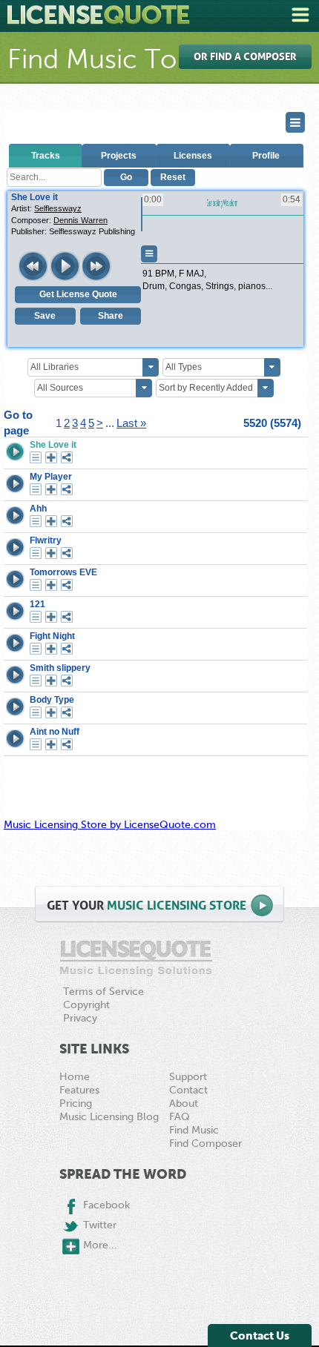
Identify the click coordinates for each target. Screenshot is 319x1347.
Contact (188, 1090)
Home (74, 1076)
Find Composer (205, 1143)
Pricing (75, 1103)
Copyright (86, 1004)
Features (79, 1090)
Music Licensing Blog (109, 1116)
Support (188, 1076)
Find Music (194, 1130)
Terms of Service (103, 991)
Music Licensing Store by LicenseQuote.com (110, 824)
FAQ (179, 1116)
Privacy (80, 1018)
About (183, 1103)
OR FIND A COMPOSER (245, 56)
